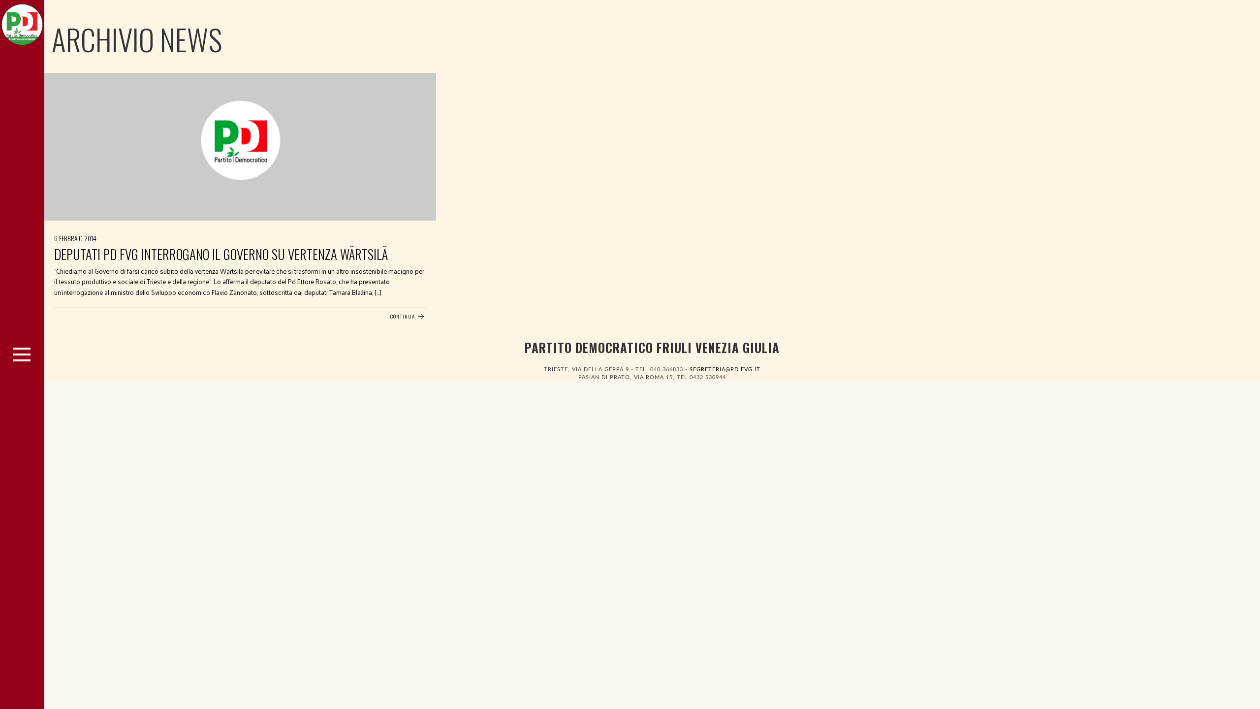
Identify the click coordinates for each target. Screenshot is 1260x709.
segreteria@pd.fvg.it (725, 369)
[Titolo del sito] (22, 22)
